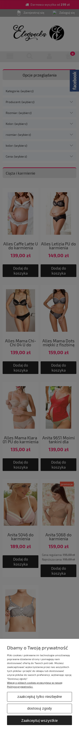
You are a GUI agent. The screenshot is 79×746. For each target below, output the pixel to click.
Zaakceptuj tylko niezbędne (39, 697)
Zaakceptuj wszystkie (39, 720)
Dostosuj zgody (39, 708)
